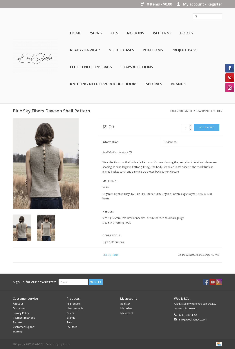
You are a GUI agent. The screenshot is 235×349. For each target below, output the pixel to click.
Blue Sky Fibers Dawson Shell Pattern (200, 111)
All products (74, 303)
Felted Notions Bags (91, 66)
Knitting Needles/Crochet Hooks (103, 83)
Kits (114, 33)
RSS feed (72, 327)
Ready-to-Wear (85, 49)
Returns (17, 322)
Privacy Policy (21, 313)
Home (75, 33)
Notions (135, 33)
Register (125, 303)
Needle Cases (121, 49)
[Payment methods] (218, 344)
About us (18, 303)
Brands (178, 83)
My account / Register (202, 4)
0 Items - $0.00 (159, 4)
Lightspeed (64, 344)
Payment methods (24, 317)
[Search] (194, 16)
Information (110, 142)
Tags (70, 322)
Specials (154, 83)
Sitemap (18, 331)
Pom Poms (153, 49)
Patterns (162, 33)
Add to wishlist (186, 254)
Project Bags (184, 49)
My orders (126, 308)
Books (186, 33)
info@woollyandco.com (193, 319)
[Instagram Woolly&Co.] (219, 282)
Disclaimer (19, 308)
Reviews (170, 142)
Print (217, 254)
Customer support (24, 327)
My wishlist (126, 313)
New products (75, 308)
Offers (70, 313)
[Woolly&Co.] (35, 55)
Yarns (96, 33)
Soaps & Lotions (136, 66)
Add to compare (204, 254)
